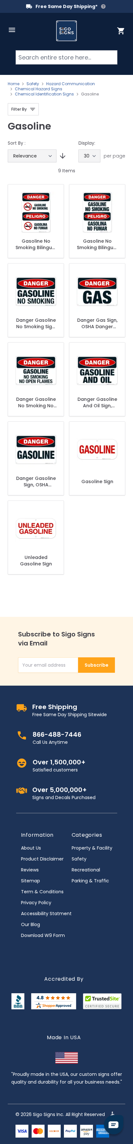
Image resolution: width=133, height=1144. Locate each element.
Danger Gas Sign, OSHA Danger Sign (97, 323)
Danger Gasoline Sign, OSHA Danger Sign (36, 481)
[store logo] (66, 31)
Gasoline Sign (97, 481)
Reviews (30, 870)
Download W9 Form (43, 935)
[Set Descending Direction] (61, 156)
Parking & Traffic (90, 881)
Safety (32, 83)
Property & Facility (92, 848)
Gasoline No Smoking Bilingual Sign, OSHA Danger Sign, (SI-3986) (35, 244)
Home (13, 83)
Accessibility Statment (46, 913)
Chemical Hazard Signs (38, 89)
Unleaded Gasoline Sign (36, 560)
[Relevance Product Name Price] (32, 155)
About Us (31, 848)
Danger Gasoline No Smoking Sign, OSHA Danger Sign (36, 323)
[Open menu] (12, 30)
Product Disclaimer (42, 859)
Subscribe (96, 665)
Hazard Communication (70, 83)
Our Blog (30, 924)
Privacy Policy (36, 902)
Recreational (86, 870)
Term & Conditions (42, 891)
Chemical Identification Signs (44, 94)
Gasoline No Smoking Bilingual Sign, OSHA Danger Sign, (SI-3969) (97, 244)
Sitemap (30, 881)
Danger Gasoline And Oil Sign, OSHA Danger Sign (97, 402)
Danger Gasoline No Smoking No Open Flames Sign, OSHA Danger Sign (36, 402)
